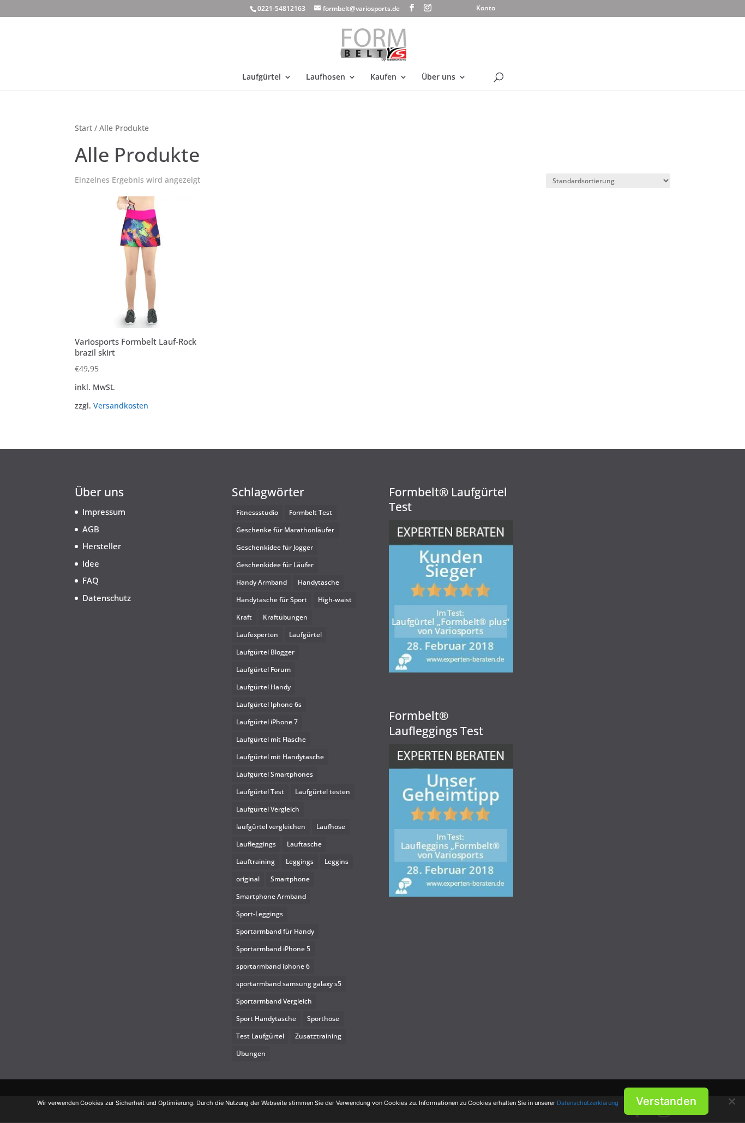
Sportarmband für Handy (275, 931)
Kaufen (383, 77)
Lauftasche (304, 844)
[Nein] (731, 1101)
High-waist (335, 599)
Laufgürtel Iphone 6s (269, 704)
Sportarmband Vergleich (274, 1001)
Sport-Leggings (259, 913)
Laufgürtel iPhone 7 (267, 721)
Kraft (244, 617)
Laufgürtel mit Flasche (271, 739)
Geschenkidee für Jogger (274, 547)
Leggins (337, 861)
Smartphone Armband (271, 896)
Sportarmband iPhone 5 (273, 948)
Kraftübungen (285, 617)
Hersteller (101, 546)
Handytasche (318, 582)
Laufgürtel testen (322, 791)
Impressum (103, 511)
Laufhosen (325, 77)
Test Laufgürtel (260, 1036)
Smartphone (290, 879)
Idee (90, 563)
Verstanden (666, 1101)
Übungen (251, 1053)
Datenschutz (106, 597)
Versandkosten (120, 406)
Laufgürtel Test (260, 791)
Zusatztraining (318, 1036)
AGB (90, 529)
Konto (485, 9)
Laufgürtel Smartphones (274, 774)
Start (83, 128)
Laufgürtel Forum (263, 669)
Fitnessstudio (257, 512)
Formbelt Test (310, 512)
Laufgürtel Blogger (265, 652)
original (248, 879)
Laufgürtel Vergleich (267, 809)
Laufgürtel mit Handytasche (280, 756)
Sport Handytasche (266, 1018)
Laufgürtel (261, 77)
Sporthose (323, 1018)
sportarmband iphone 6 (273, 966)
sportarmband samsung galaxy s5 (288, 983)
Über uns (438, 77)
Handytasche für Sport (271, 599)
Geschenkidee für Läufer (275, 564)
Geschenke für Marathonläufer (285, 530)
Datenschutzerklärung (587, 1103)
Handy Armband (261, 582)
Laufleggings (256, 844)
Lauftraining (255, 861)
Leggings (300, 861)
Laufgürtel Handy (263, 687)
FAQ (90, 580)
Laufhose (330, 826)
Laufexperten (257, 634)
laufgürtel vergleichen (270, 826)
